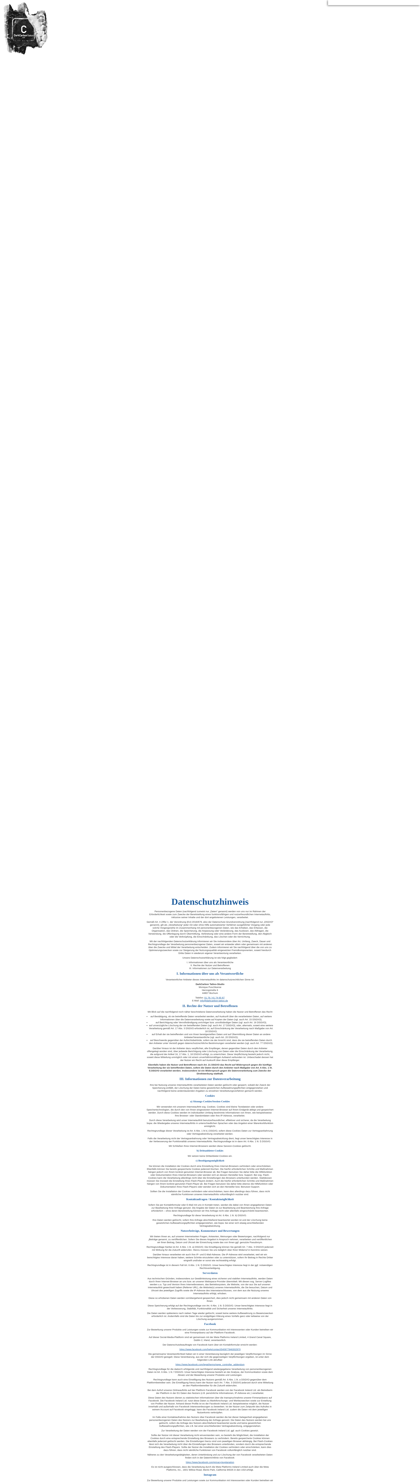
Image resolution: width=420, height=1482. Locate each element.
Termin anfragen (397, 2)
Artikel (381, 2)
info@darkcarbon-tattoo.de (214, 1000)
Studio (341, 2)
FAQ (372, 2)
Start (332, 2)
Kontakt (414, 2)
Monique (353, 2)
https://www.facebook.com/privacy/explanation (210, 1462)
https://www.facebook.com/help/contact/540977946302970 (210, 1349)
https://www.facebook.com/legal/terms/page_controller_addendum (210, 1364)
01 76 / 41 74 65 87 (214, 997)
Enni (364, 2)
